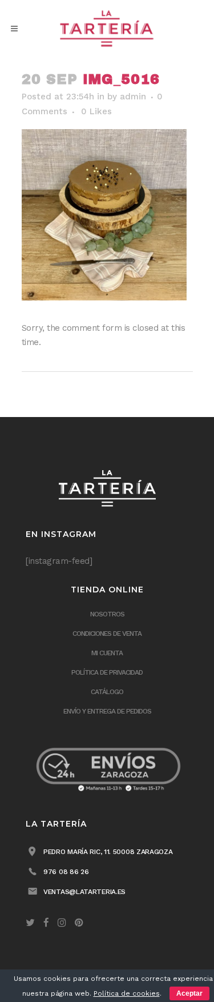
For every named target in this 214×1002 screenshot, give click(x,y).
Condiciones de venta (107, 634)
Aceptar (189, 993)
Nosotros (107, 614)
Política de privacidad (107, 672)
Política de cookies (127, 993)
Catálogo (107, 692)
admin (133, 96)
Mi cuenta (107, 653)
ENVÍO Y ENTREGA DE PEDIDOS (107, 711)
